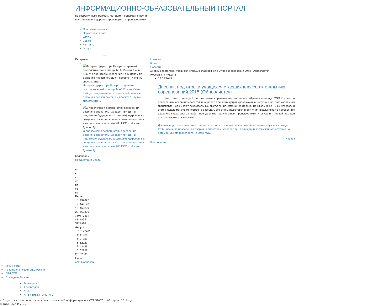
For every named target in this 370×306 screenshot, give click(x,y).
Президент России (17, 277)
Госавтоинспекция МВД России (25, 269)
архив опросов (84, 262)
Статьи (87, 37)
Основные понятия (95, 29)
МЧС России (13, 265)
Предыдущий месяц (88, 159)
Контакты (88, 44)
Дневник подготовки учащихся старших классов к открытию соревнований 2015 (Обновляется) (221, 89)
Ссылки (87, 40)
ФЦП (27, 291)
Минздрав (30, 283)
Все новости (158, 142)
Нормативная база (95, 33)
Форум (87, 48)
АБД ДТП (11, 273)
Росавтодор (31, 287)
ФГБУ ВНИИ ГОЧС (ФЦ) (39, 294)
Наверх (290, 138)
